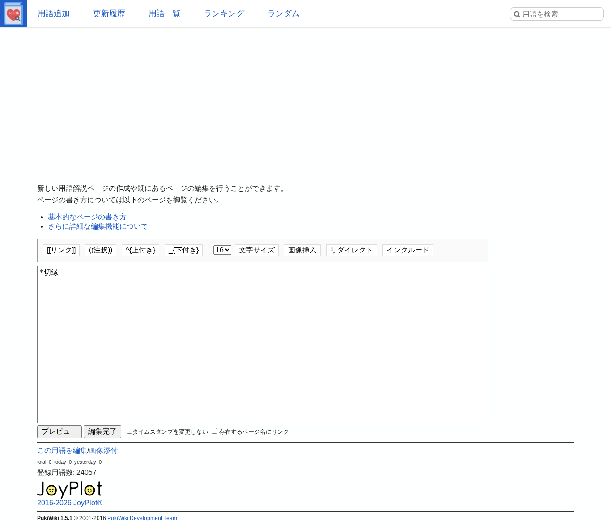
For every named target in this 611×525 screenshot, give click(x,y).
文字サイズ (257, 250)
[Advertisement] (305, 98)
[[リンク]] (61, 250)
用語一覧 (165, 13)
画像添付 (103, 450)
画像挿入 (302, 250)
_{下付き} (184, 250)
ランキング (224, 13)
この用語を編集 (62, 450)
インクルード (407, 250)
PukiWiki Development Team (142, 518)
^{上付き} (140, 250)
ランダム (283, 13)
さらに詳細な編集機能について (98, 226)
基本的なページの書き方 (87, 217)
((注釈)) (100, 250)
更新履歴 (109, 13)
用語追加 (54, 13)
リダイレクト (351, 250)
